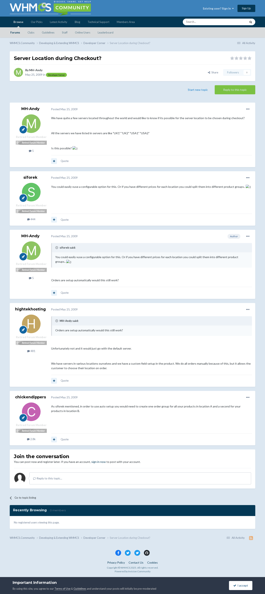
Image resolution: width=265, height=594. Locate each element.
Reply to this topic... (49, 478)
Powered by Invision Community (133, 571)
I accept (242, 585)
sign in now (98, 461)
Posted (64, 109)
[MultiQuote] (54, 161)
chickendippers (30, 397)
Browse (18, 22)
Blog (77, 22)
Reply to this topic (235, 89)
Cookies (152, 562)
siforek (30, 177)
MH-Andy (35, 70)
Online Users (82, 32)
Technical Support (98, 22)
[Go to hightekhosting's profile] (31, 324)
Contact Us (136, 562)
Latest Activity (58, 22)
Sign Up (246, 8)
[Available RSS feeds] (251, 538)
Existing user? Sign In (217, 8)
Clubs (31, 32)
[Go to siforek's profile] (31, 192)
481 (32, 351)
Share (214, 72)
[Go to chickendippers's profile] (31, 411)
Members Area (126, 22)
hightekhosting (30, 309)
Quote (65, 161)
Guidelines (48, 32)
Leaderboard (105, 32)
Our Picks (36, 22)
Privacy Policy (116, 562)
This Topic (235, 21)
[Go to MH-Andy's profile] (18, 72)
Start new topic (198, 89)
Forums (15, 32)
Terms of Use (62, 588)
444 (32, 219)
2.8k (33, 439)
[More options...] (248, 109)
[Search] (250, 22)
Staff (64, 32)
